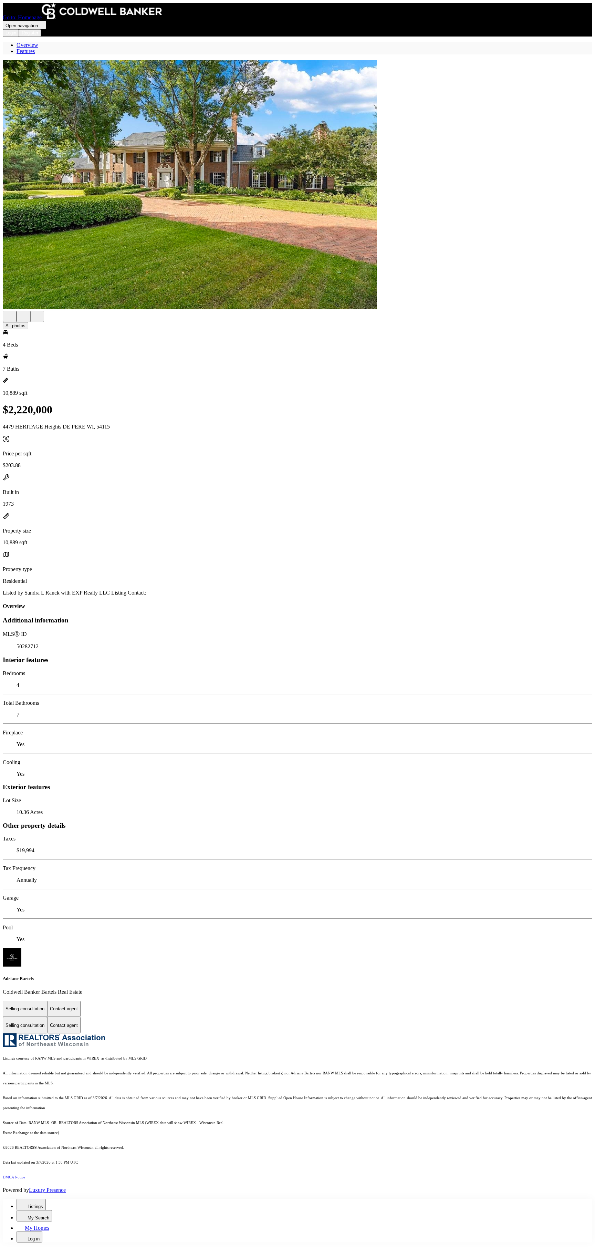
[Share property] (37, 316)
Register (30, 32)
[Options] (10, 316)
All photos (15, 325)
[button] (297, 185)
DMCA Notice (14, 1177)
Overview (27, 45)
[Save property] (23, 316)
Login (11, 32)
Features (26, 51)
